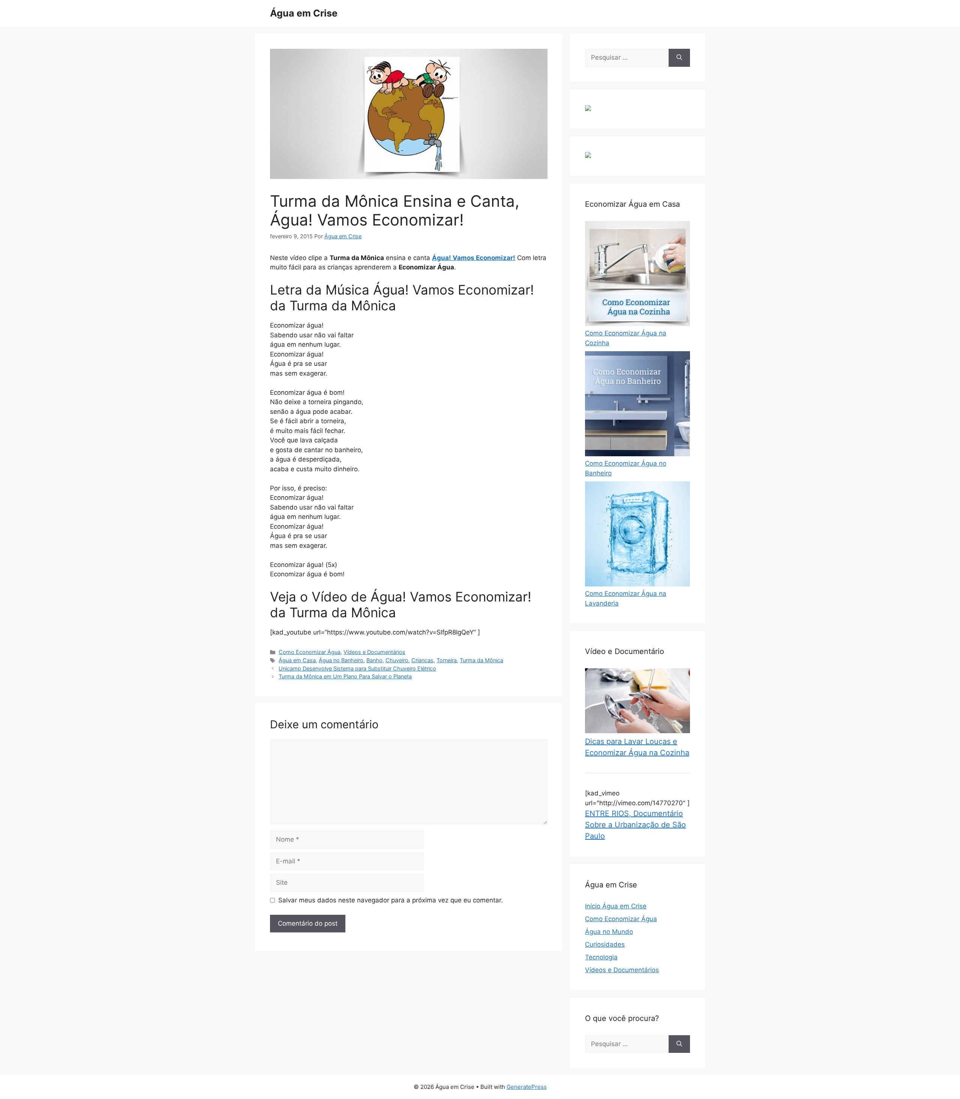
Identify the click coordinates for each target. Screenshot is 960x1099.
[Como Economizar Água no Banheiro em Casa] (637, 454)
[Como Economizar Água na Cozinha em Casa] (637, 324)
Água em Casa (297, 660)
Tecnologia (601, 957)
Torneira (446, 660)
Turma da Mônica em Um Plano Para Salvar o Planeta (345, 676)
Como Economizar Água (309, 652)
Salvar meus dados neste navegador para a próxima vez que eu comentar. (390, 900)
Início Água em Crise (615, 906)
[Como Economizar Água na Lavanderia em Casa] (637, 584)
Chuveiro (397, 660)
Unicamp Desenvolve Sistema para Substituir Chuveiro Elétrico (357, 668)
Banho (374, 660)
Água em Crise (304, 13)
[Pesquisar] (679, 58)
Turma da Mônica (481, 660)
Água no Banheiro (341, 660)
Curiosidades (605, 944)
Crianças (422, 660)
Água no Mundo (609, 931)
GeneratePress (527, 1086)
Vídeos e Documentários (374, 652)
